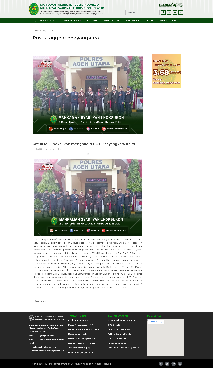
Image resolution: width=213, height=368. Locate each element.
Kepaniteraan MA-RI (77, 334)
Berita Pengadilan (54, 149)
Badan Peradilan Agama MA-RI (83, 338)
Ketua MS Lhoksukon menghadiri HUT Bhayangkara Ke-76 (84, 144)
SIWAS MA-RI (114, 325)
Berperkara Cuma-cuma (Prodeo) (123, 348)
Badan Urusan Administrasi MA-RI (84, 329)
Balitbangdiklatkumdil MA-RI (82, 343)
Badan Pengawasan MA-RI (81, 325)
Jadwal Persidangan (117, 343)
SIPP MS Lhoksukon (117, 338)
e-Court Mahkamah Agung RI (121, 320)
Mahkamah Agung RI (78, 320)
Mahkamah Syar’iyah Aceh (80, 352)
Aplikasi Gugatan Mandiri (119, 334)
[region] (166, 71)
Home (36, 31)
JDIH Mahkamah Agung (79, 348)
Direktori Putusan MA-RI (119, 329)
